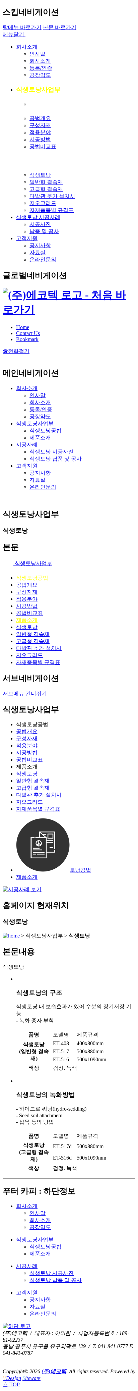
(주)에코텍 (54, 1371)
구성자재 (40, 125)
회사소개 (27, 47)
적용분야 (40, 132)
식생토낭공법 (45, 430)
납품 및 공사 (44, 231)
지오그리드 (42, 203)
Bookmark (27, 339)
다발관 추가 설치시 (52, 196)
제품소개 (40, 437)
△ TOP (11, 1384)
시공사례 (27, 444)
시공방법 (40, 139)
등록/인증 (40, 68)
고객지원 (27, 238)
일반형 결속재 (46, 182)
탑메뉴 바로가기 (22, 27)
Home (22, 327)
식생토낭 (40, 175)
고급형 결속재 (46, 189)
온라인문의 (42, 259)
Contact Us (28, 333)
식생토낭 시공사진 (51, 451)
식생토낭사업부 (35, 423)
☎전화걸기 (16, 351)
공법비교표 (42, 146)
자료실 (37, 252)
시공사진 (40, 224)
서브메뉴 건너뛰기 (25, 693)
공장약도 (40, 75)
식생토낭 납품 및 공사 (55, 459)
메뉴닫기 (14, 34)
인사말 (37, 54)
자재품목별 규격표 (51, 210)
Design (12, 1378)
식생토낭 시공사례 (38, 217)
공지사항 (40, 245)
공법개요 (40, 118)
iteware (31, 1378)
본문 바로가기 (59, 27)
